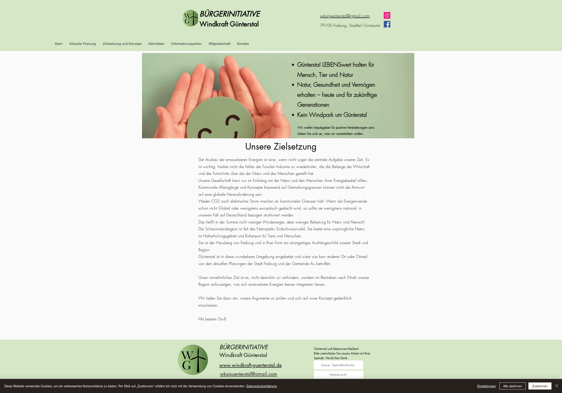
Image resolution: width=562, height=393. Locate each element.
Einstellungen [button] (486, 386)
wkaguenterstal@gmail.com (345, 16)
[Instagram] (387, 15)
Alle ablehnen (512, 386)
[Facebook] (387, 24)
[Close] (556, 385)
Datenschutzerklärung (261, 386)
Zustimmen (540, 386)
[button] (82, 43)
